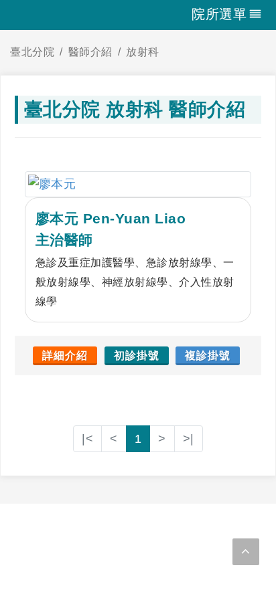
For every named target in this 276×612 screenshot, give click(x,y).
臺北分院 (32, 52)
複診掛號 (207, 355)
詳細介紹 (65, 355)
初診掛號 (136, 355)
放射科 (142, 52)
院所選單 (219, 14)
